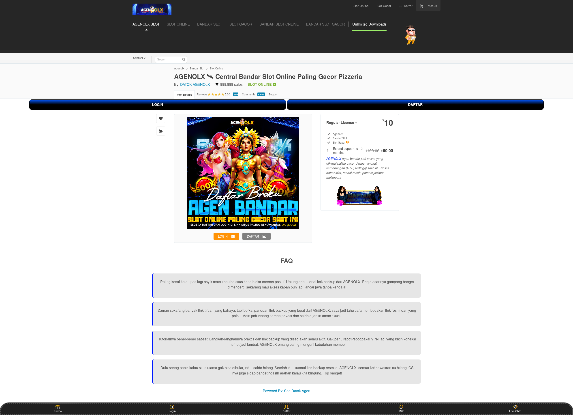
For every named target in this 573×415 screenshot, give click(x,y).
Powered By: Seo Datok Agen (286, 390)
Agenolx (179, 68)
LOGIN (157, 104)
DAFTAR (415, 104)
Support (273, 94)
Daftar (286, 411)
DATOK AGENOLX (195, 84)
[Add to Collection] (160, 131)
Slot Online (216, 68)
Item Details (184, 94)
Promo (58, 411)
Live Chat (515, 411)
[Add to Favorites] (160, 118)
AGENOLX (139, 58)
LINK (401, 411)
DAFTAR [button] (253, 236)
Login (172, 411)
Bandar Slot (197, 68)
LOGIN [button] (223, 236)
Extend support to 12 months (363, 150)
